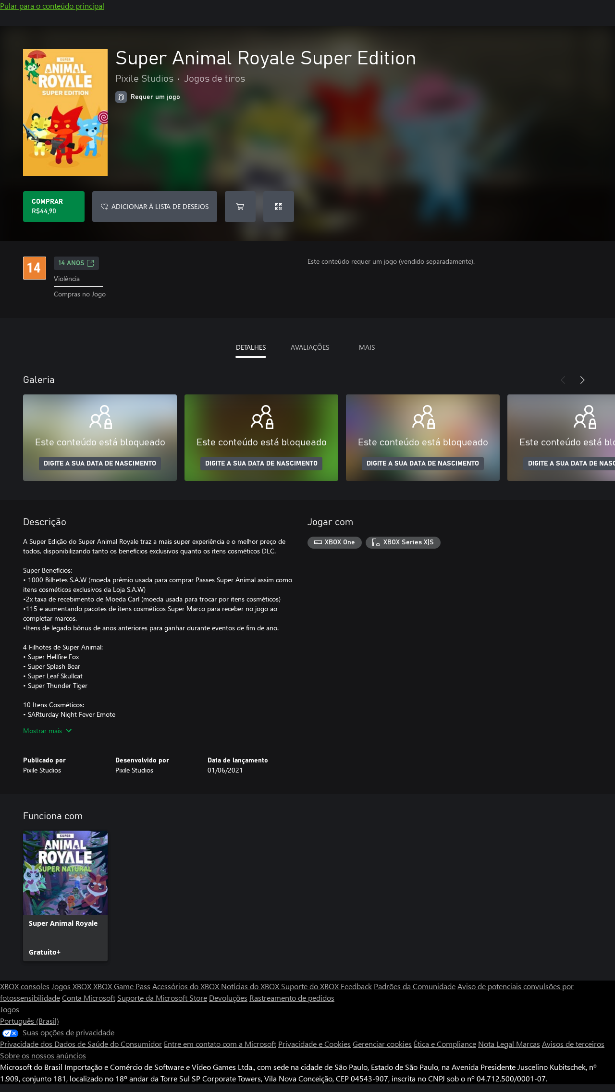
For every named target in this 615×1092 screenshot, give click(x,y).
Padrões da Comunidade (414, 986)
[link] (65, 896)
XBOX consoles (24, 986)
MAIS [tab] (367, 347)
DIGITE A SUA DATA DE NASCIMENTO (100, 463)
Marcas (528, 1044)
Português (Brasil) (29, 1021)
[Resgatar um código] (278, 206)
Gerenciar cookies (382, 1044)
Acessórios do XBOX (186, 986)
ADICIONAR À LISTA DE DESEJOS (160, 206)
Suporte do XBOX (311, 986)
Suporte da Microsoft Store (162, 998)
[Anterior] (563, 380)
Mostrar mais (42, 730)
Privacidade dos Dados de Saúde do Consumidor (81, 1044)
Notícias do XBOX (251, 986)
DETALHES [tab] (251, 347)
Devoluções (228, 998)
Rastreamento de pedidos (291, 998)
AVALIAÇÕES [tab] (310, 347)
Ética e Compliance (445, 1044)
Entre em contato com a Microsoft (220, 1044)
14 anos (72, 263)
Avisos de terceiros (573, 1044)
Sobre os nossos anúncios (43, 1055)
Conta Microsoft (88, 998)
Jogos (9, 1009)
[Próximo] (582, 380)
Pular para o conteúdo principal (52, 5)
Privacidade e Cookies (314, 1044)
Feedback (356, 986)
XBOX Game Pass (121, 986)
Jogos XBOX (72, 986)
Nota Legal (497, 1044)
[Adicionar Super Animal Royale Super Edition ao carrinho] (240, 206)
